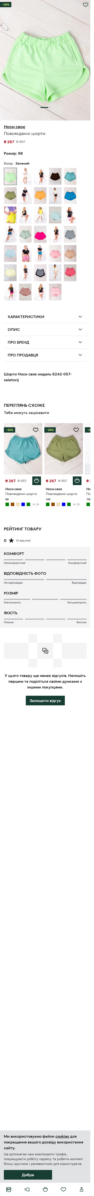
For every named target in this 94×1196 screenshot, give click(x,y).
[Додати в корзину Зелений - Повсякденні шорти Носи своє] (36, 480)
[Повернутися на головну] (8, 1189)
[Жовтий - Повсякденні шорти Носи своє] (40, 195)
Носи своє (14, 127)
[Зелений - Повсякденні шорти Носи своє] (70, 176)
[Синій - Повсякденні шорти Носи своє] (25, 195)
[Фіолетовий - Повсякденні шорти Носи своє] (10, 292)
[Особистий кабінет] (82, 1189)
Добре (28, 1175)
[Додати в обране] (85, 5)
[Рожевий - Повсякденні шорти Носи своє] (70, 215)
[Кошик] (45, 1189)
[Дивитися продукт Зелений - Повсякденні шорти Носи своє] (23, 448)
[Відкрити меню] (27, 1189)
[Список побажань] (63, 1189)
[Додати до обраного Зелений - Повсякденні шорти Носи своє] (35, 430)
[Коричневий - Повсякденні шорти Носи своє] (40, 176)
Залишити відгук (45, 700)
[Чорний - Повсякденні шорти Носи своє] (55, 195)
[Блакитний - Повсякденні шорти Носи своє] (25, 215)
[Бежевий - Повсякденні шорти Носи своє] (25, 176)
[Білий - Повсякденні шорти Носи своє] (40, 215)
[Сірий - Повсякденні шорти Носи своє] (70, 234)
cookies (62, 1136)
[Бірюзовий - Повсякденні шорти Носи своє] (10, 234)
